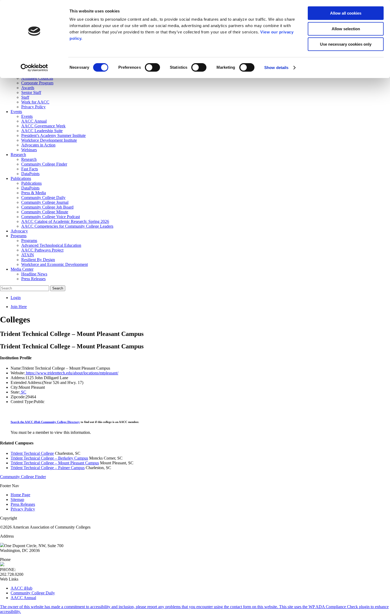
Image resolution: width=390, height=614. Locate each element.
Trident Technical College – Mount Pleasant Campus (55, 463)
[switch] (152, 67)
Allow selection (346, 29)
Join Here (19, 306)
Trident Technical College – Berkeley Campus (49, 458)
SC (23, 392)
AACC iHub (21, 588)
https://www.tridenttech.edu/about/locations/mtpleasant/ (71, 373)
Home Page (20, 494)
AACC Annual (23, 597)
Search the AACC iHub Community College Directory (45, 421)
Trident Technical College (32, 453)
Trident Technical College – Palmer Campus (48, 467)
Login (16, 297)
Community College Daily (33, 593)
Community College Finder (23, 476)
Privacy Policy (23, 509)
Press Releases (23, 504)
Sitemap (17, 499)
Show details (276, 67)
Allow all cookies (345, 13)
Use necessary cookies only (345, 44)
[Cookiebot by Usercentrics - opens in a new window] (34, 68)
